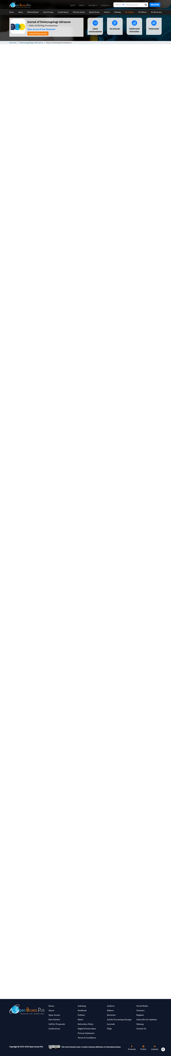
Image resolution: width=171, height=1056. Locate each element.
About (81, 5)
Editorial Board (32, 12)
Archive (107, 12)
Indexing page (68, 992)
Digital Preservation (87, 1028)
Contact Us (141, 1028)
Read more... (144, 127)
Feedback (82, 1010)
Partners (140, 1010)
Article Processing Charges (119, 1019)
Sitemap (140, 1024)
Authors (110, 1006)
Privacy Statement (86, 1033)
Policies (92, 5)
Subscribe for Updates (146, 1019)
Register (155, 5)
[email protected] (76, 655)
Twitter (143, 1049)
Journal (12, 42)
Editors (110, 1010)
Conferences (54, 1028)
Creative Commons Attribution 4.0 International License (101, 1047)
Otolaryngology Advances (31, 42)
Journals (105, 5)
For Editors (142, 12)
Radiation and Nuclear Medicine (142, 280)
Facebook (132, 1049)
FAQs (109, 1028)
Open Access (54, 1015)
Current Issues (63, 12)
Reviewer (111, 1015)
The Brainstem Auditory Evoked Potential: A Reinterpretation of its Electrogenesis (143, 148)
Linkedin (154, 1049)
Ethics (80, 1019)
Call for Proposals (56, 1024)
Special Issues (94, 12)
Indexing (117, 12)
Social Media (142, 1006)
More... (144, 358)
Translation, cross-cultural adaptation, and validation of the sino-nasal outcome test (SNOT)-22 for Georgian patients (144, 169)
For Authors (129, 12)
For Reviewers (156, 12)
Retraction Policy (85, 1024)
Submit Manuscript (38, 33)
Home (72, 5)
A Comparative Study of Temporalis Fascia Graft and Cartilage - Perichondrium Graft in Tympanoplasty (144, 192)
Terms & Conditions (87, 1037)
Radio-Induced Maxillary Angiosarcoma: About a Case (141, 212)
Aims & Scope (48, 12)
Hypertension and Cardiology (141, 239)
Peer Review (54, 1019)
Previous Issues (79, 12)
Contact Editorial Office (48, 906)
